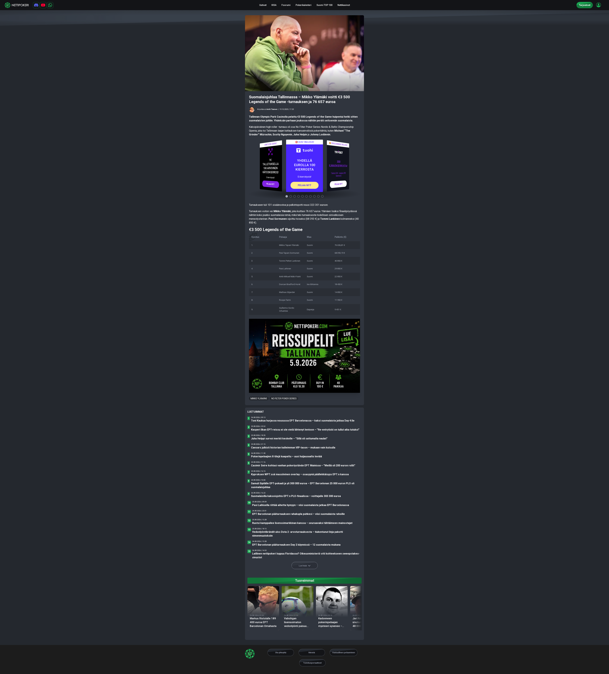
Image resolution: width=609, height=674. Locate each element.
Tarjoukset (584, 5)
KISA (274, 5)
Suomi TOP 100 (324, 5)
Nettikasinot (343, 5)
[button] (598, 5)
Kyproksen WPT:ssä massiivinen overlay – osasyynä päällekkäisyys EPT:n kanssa (300, 474)
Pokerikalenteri (303, 5)
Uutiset (262, 5)
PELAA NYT (270, 184)
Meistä (311, 652)
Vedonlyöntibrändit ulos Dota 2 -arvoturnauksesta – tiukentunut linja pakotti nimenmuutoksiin (297, 533)
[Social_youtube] (43, 5)
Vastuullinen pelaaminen (343, 652)
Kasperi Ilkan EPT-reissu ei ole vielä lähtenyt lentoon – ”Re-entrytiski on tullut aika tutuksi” (305, 429)
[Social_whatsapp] (50, 5)
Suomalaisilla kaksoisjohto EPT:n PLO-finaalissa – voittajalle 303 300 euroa (296, 496)
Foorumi (286, 5)
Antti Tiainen (272, 109)
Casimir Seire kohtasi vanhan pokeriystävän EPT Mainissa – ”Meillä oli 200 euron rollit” (303, 465)
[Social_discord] (36, 5)
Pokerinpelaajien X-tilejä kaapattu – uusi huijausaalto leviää (286, 456)
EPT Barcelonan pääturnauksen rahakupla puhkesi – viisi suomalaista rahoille (298, 513)
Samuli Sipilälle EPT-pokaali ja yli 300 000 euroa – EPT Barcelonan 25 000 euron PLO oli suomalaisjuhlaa (302, 485)
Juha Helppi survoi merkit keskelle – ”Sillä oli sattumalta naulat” (289, 438)
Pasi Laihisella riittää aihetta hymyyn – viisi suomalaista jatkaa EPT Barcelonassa (300, 505)
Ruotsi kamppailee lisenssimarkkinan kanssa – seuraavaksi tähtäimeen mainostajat (302, 523)
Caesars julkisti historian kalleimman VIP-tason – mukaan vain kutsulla (293, 447)
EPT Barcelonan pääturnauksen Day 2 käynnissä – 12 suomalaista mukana (296, 544)
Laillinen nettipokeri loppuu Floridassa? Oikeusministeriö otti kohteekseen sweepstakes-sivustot (306, 555)
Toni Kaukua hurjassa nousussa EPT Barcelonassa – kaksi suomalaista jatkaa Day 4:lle (302, 420)
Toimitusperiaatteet (312, 663)
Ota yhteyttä (280, 652)
